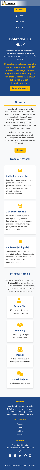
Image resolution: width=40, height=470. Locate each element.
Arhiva (21, 21)
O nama (21, 16)
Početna (21, 10)
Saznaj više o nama (20, 88)
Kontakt (21, 27)
